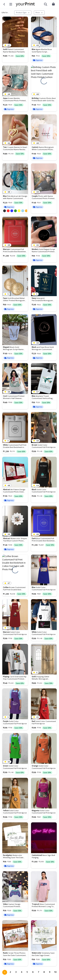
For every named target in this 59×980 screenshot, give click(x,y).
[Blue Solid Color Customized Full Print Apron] (44, 570)
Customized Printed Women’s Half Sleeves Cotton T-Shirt (13, 397)
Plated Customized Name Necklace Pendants (14, 50)
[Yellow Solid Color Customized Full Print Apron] (15, 793)
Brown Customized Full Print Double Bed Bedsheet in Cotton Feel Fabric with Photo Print (14, 588)
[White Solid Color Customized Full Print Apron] (44, 614)
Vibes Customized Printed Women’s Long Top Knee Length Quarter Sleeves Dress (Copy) (43, 905)
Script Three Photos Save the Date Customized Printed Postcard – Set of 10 (15, 954)
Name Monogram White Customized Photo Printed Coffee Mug (43, 148)
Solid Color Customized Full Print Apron (44, 446)
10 (55, 971)
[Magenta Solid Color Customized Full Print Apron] (44, 793)
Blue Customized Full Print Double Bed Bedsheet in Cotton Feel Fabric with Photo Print (43, 539)
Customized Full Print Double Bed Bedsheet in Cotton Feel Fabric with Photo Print (14, 250)
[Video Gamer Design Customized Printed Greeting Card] (15, 886)
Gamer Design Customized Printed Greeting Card (11, 905)
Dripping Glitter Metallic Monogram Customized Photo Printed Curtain (43, 677)
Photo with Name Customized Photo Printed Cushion (43, 197)
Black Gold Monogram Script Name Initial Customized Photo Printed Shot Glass (13, 348)
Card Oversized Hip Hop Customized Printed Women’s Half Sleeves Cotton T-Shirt (14, 677)
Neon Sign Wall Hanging (43, 856)
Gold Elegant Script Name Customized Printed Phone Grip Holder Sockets (43, 250)
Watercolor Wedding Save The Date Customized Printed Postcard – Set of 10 (13, 856)
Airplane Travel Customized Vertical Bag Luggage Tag (42, 397)
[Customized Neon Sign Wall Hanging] (44, 837)
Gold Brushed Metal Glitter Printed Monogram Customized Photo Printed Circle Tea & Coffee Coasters (14, 299)
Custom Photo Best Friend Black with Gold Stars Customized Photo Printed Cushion (44, 99)
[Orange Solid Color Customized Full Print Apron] (44, 748)
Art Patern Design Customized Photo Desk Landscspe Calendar (14, 490)
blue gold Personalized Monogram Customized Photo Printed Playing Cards (43, 299)
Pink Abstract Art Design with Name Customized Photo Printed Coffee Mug (15, 197)
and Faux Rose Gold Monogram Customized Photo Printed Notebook (43, 348)
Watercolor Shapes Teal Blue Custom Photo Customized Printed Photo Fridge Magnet (15, 539)
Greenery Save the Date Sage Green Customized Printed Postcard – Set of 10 (43, 954)
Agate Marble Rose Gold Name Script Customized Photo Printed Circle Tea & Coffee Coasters (43, 50)
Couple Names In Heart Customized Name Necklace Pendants (15, 148)
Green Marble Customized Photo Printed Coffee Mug (14, 99)
